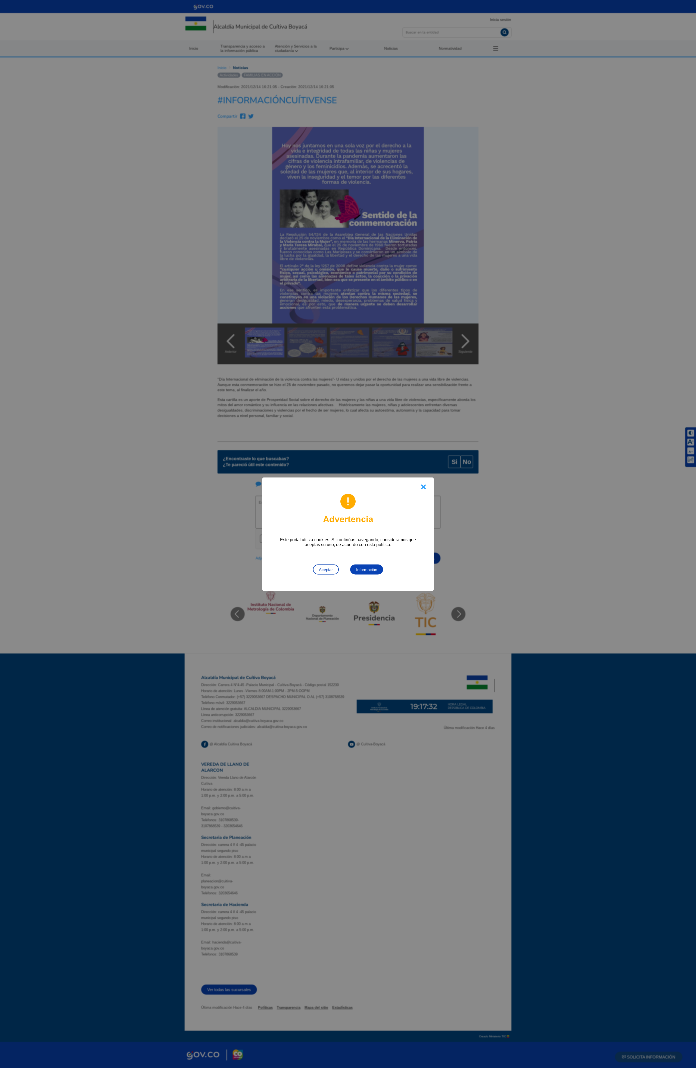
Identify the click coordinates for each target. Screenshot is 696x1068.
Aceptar (326, 569)
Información (366, 569)
